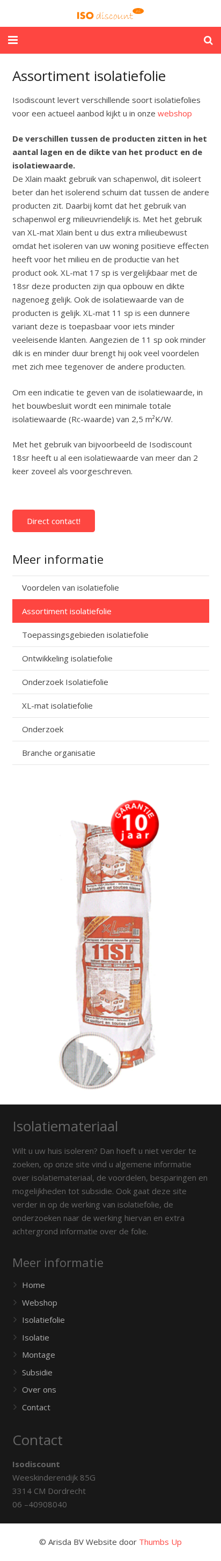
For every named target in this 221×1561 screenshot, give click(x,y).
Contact (36, 1407)
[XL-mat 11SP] (110, 945)
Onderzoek (42, 729)
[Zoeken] (208, 40)
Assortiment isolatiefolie (67, 611)
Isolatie (35, 1337)
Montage (38, 1354)
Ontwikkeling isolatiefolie (67, 658)
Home (33, 1284)
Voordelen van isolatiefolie (70, 587)
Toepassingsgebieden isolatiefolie (85, 634)
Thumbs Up (160, 1541)
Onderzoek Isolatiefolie (65, 681)
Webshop (39, 1302)
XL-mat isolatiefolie (57, 705)
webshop (175, 113)
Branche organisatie (58, 752)
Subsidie (37, 1372)
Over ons (39, 1389)
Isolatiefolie (43, 1319)
